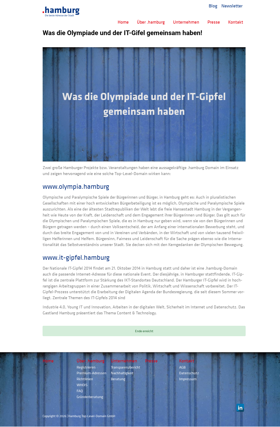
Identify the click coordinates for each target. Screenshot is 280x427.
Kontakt (235, 22)
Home (123, 22)
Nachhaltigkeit (122, 373)
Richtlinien (85, 379)
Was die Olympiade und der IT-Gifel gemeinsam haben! (122, 33)
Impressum (188, 379)
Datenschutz (189, 373)
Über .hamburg (151, 22)
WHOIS (82, 384)
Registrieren (86, 367)
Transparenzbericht (125, 367)
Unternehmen (186, 22)
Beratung (118, 379)
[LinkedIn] (240, 408)
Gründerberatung (90, 396)
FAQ (80, 390)
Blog (213, 5)
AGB (182, 367)
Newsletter (231, 5)
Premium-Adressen (91, 373)
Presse (213, 22)
